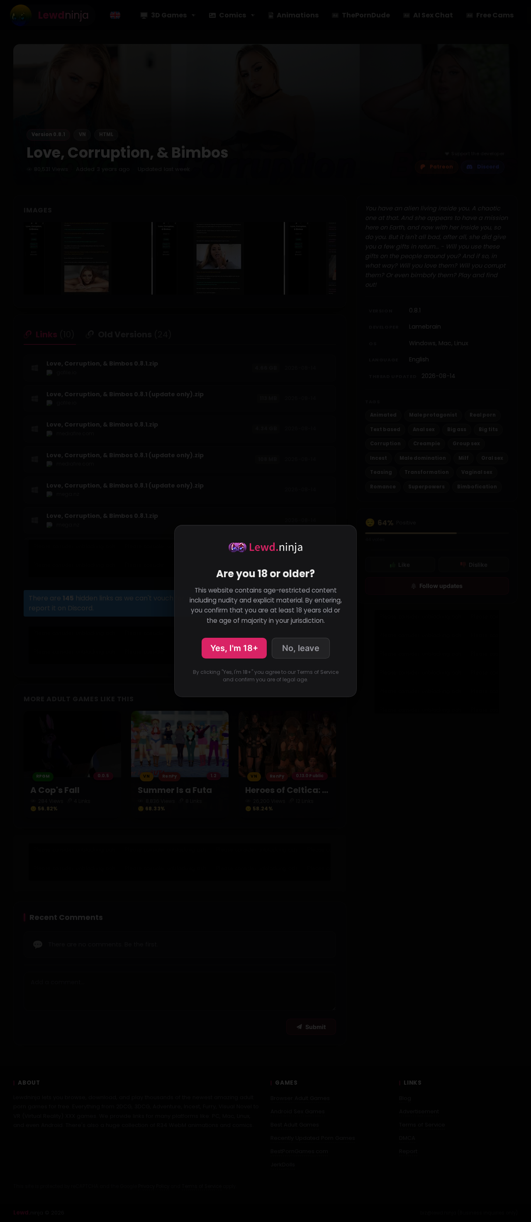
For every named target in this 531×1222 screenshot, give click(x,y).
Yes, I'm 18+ (234, 648)
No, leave (300, 648)
